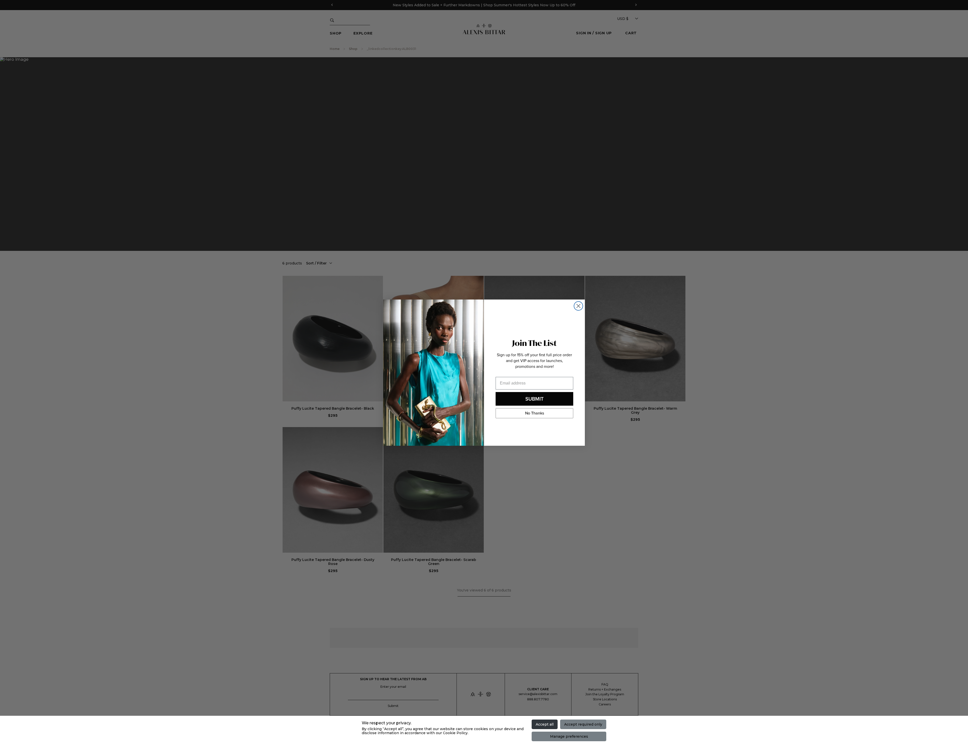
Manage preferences (569, 736)
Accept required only (583, 724)
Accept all (545, 724)
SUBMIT (534, 398)
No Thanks (534, 413)
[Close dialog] (578, 306)
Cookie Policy (455, 733)
